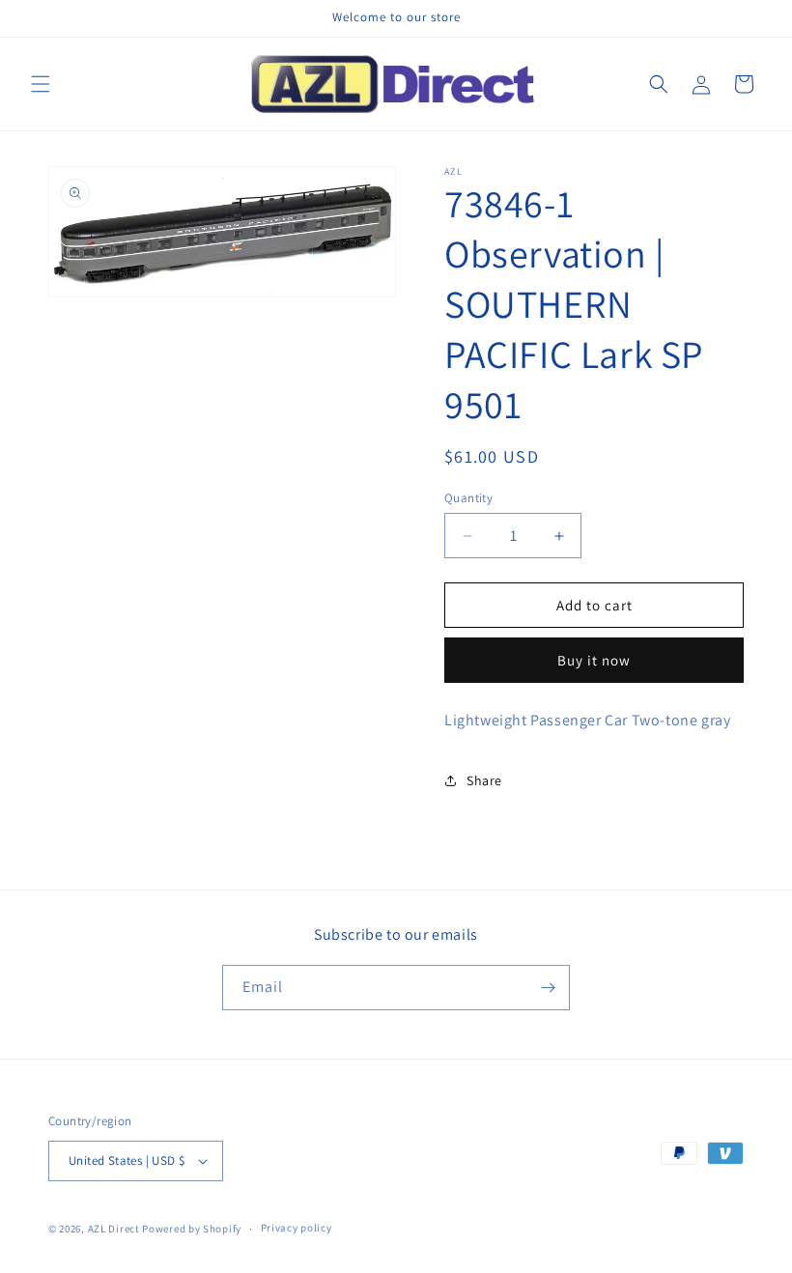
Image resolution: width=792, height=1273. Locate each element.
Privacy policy (296, 1227)
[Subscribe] (547, 987)
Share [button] (484, 780)
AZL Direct (114, 1228)
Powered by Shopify (191, 1228)
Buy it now (594, 660)
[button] (40, 84)
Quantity (468, 498)
